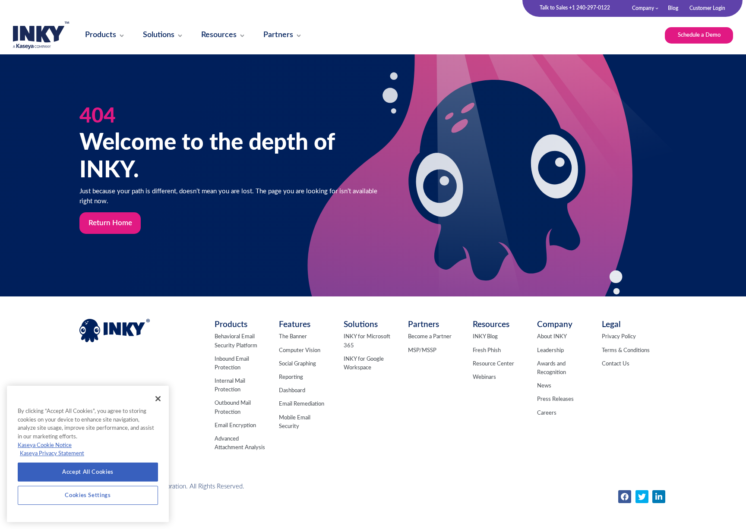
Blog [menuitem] (673, 8)
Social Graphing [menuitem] (297, 364)
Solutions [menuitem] (361, 325)
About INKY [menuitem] (552, 337)
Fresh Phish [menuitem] (487, 350)
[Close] (158, 398)
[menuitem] (101, 35)
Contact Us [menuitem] (615, 364)
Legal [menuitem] (611, 325)
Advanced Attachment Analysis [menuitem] (240, 443)
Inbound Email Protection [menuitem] (232, 363)
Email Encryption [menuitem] (235, 425)
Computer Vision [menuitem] (299, 350)
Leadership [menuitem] (550, 350)
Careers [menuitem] (546, 413)
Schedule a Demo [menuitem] (699, 35)
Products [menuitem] (231, 325)
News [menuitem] (544, 386)
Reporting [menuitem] (291, 377)
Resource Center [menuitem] (493, 364)
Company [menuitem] (643, 8)
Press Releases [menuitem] (555, 399)
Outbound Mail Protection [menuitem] (233, 407)
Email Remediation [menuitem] (301, 404)
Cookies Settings (88, 495)
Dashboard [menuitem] (292, 391)
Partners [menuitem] (423, 325)
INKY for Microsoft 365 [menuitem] (367, 341)
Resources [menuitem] (491, 325)
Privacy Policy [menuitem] (619, 337)
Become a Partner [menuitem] (430, 337)
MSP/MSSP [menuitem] (422, 350)
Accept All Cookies (88, 472)
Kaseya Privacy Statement (52, 453)
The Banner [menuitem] (293, 337)
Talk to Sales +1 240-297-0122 (575, 7)
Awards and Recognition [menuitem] (551, 368)
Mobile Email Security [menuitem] (294, 422)
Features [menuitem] (294, 325)
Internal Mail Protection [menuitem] (230, 385)
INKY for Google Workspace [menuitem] (364, 363)
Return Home (110, 223)
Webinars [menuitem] (484, 377)
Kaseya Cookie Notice (45, 445)
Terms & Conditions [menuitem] (626, 350)
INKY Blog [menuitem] (485, 337)
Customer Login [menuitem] (707, 8)
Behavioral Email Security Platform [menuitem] (236, 341)
